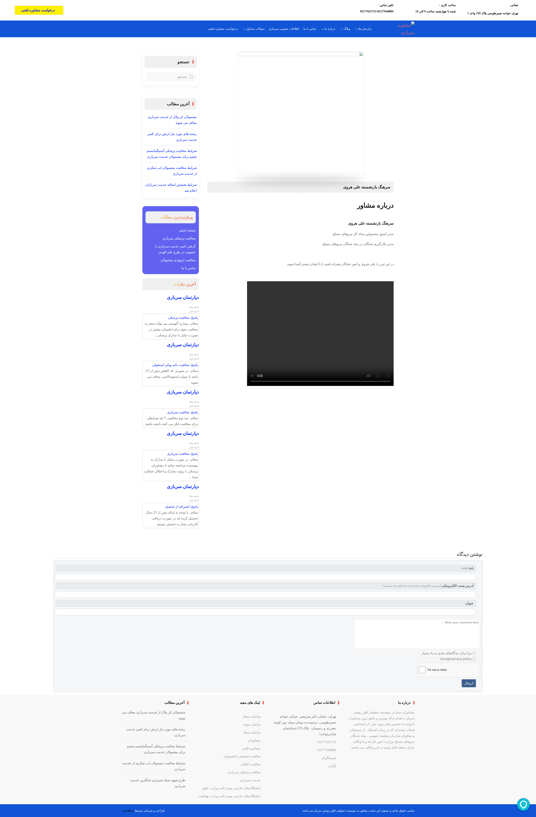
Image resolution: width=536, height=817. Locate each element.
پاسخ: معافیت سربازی (182, 412)
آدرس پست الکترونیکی (428, 585)
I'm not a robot (437, 669)
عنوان (469, 603)
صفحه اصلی (187, 230)
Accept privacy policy (456, 659)
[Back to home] (398, 29)
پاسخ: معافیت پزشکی (183, 317)
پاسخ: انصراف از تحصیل (181, 506)
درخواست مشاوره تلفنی (38, 10)
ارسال (468, 683)
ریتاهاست (127, 810)
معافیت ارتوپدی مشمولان (178, 260)
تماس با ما (188, 268)
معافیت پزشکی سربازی (179, 238)
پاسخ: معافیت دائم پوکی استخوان (175, 365)
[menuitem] (363, 29)
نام (467, 568)
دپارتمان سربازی (183, 297)
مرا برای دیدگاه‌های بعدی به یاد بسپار (446, 653)
